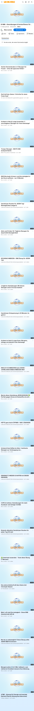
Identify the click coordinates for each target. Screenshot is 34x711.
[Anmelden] (31, 2)
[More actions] (33, 67)
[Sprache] (25, 2)
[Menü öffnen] (1, 2)
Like (5, 33)
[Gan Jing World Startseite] (9, 2)
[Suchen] (22, 2)
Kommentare (5, 38)
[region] (17, 13)
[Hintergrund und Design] (28, 2)
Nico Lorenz (8, 30)
